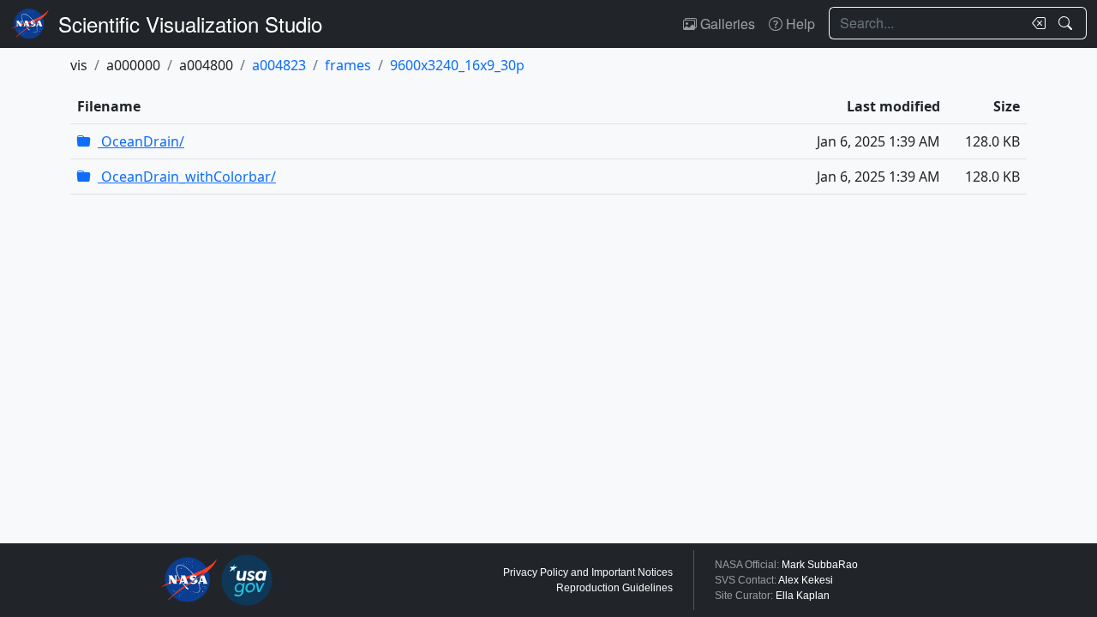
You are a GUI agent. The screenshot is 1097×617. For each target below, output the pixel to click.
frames (348, 65)
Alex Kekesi (805, 580)
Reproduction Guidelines (614, 588)
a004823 (279, 65)
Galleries (726, 23)
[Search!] (1067, 23)
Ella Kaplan (803, 596)
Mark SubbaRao (820, 565)
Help (798, 23)
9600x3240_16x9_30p (457, 65)
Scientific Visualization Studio (190, 24)
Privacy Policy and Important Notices (588, 572)
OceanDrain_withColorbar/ (187, 176)
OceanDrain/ (141, 141)
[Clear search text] (1035, 23)
